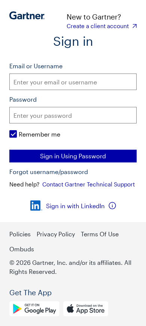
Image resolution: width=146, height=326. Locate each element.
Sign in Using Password (73, 155)
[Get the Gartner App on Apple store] (85, 309)
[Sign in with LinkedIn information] (112, 205)
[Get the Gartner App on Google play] (34, 309)
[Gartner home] (29, 20)
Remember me (39, 134)
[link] (102, 26)
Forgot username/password (48, 171)
